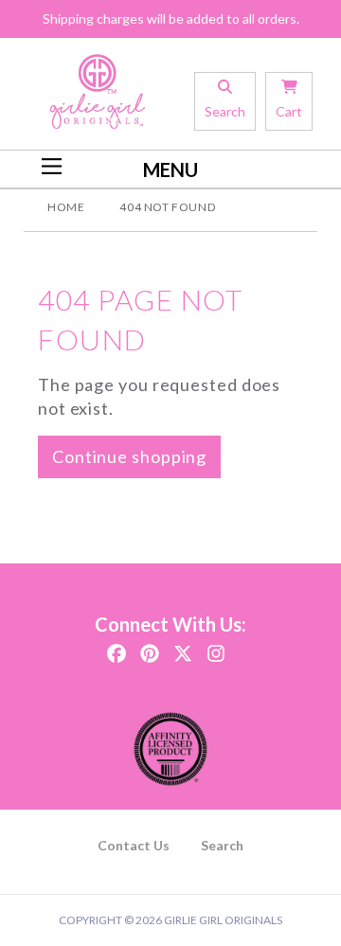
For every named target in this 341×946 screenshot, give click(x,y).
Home (65, 207)
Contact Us (134, 845)
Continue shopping (129, 456)
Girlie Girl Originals (223, 920)
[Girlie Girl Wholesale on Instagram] (216, 648)
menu (170, 169)
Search (222, 845)
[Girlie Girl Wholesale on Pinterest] (149, 648)
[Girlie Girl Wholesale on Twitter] (182, 648)
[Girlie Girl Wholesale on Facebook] (116, 648)
